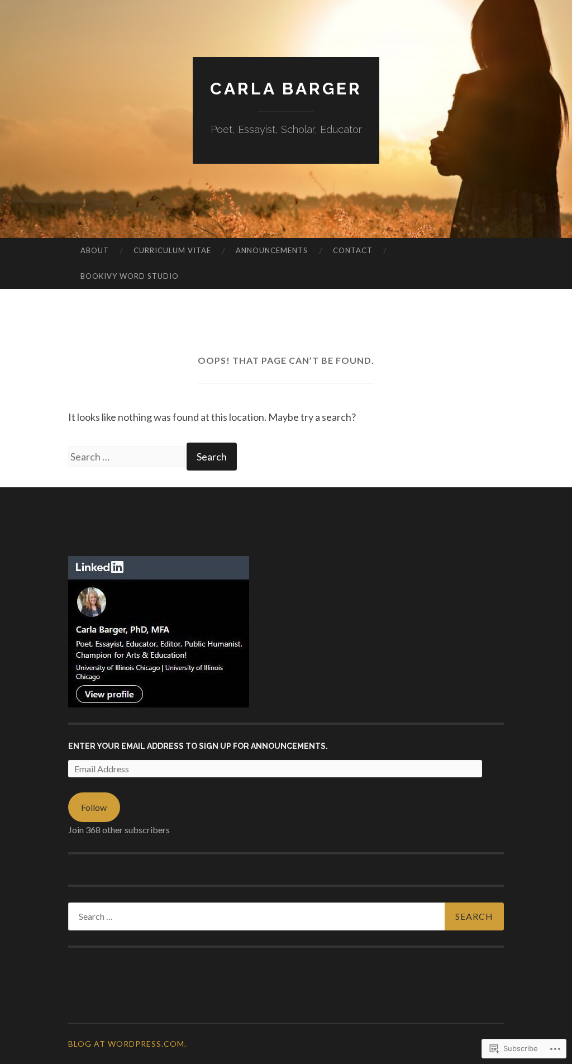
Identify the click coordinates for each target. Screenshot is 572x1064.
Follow (94, 807)
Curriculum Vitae (172, 250)
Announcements (272, 250)
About (94, 250)
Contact (353, 250)
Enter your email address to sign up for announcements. (198, 746)
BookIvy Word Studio (129, 276)
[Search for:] (127, 456)
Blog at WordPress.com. (127, 1043)
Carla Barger (286, 88)
